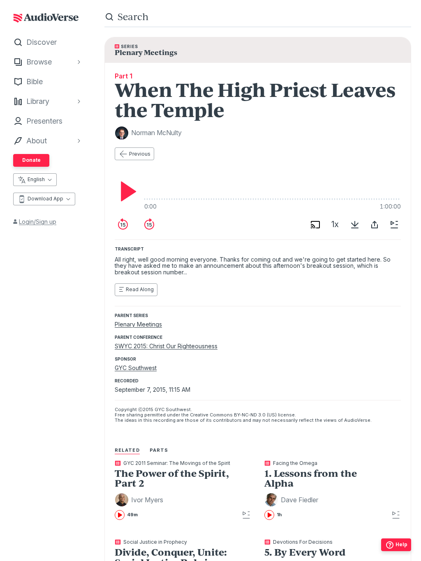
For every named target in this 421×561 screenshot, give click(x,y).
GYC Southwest (136, 367)
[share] (374, 224)
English (36, 179)
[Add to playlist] (394, 224)
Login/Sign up (37, 221)
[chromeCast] (315, 224)
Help (401, 544)
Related (127, 450)
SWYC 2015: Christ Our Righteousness (166, 346)
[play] (126, 191)
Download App (45, 198)
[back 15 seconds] (123, 224)
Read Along (140, 289)
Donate (31, 160)
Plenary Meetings (138, 324)
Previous (139, 154)
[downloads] (354, 224)
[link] (173, 490)
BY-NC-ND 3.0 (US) (255, 415)
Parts (159, 450)
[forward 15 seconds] (149, 224)
